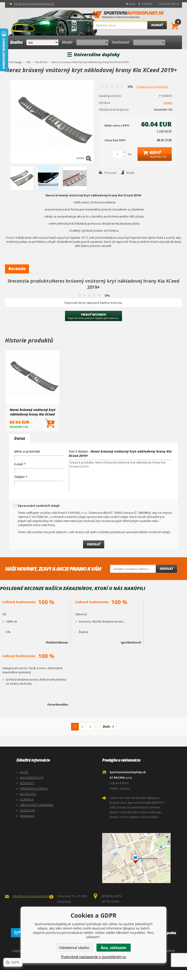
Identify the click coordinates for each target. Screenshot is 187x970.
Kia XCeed (41, 62)
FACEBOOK (27, 810)
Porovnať (110, 173)
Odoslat (166, 569)
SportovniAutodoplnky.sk (128, 16)
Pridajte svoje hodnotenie (152, 86)
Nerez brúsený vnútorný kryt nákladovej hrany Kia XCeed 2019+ (32, 411)
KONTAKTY (27, 783)
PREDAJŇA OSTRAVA (33, 788)
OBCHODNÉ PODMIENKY (36, 805)
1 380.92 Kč (164, 131)
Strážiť (130, 173)
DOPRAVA (27, 799)
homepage (15, 61)
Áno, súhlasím (113, 947)
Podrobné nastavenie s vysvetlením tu (93, 956)
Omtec (168, 103)
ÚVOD (24, 772)
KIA (29, 62)
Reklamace (27, 816)
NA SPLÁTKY (28, 794)
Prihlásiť (147, 4)
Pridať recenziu (93, 316)
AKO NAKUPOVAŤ (32, 777)
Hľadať (157, 25)
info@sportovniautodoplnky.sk (34, 4)
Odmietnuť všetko (74, 947)
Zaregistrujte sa (169, 4)
